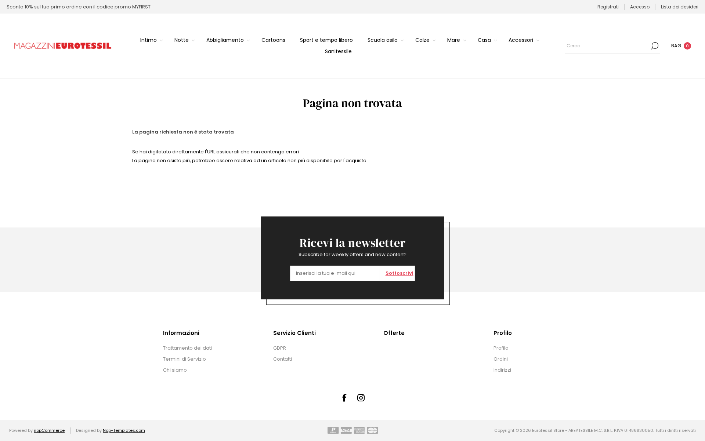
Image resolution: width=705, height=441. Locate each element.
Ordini (501, 359)
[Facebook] (344, 397)
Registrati (608, 7)
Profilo (501, 348)
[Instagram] (361, 397)
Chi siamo (175, 370)
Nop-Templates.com (124, 430)
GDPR (279, 348)
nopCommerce (49, 430)
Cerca (654, 46)
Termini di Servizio (184, 359)
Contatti (282, 359)
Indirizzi (502, 370)
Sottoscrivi (399, 273)
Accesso (640, 7)
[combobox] (607, 46)
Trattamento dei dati (187, 348)
